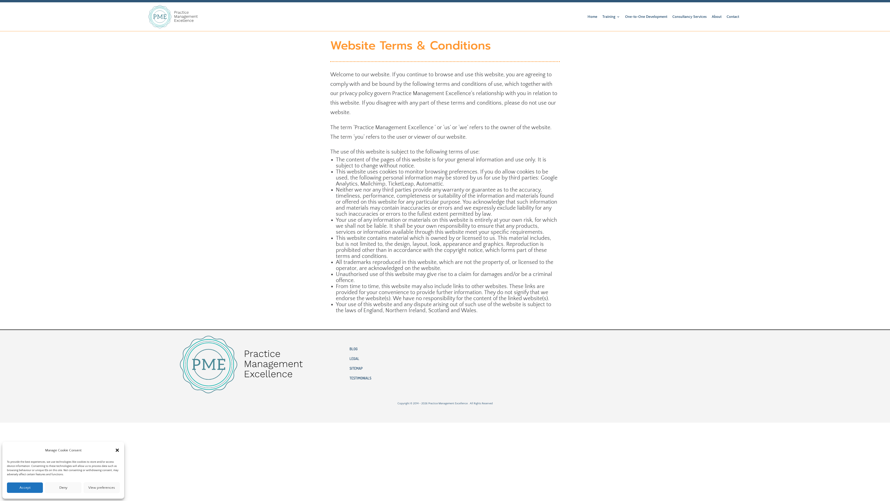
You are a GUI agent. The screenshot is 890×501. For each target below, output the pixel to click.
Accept (25, 488)
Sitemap (356, 369)
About (717, 17)
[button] (117, 450)
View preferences (101, 488)
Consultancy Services (689, 17)
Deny (63, 488)
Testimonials (360, 378)
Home (592, 17)
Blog (354, 349)
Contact (733, 17)
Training (608, 17)
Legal (354, 359)
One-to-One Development (646, 17)
